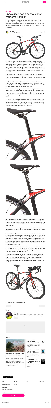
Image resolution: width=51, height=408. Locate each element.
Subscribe (13, 395)
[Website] (15, 318)
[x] (48, 402)
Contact (15, 384)
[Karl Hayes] (9, 315)
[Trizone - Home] (25, 2)
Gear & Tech (8, 11)
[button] (2, 2)
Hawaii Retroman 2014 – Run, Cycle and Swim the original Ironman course (15, 355)
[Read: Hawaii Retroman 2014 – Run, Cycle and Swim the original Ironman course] (15, 345)
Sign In (48, 1)
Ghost (8, 402)
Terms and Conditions (6, 384)
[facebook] (45, 402)
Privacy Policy (41, 381)
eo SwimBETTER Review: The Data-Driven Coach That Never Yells (33, 361)
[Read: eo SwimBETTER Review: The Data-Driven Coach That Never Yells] (43, 361)
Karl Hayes (12, 31)
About (3, 381)
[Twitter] (17, 318)
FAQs (27, 381)
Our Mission (16, 381)
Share (41, 32)
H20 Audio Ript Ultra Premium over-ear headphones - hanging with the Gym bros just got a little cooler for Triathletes (33, 342)
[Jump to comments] (44, 32)
